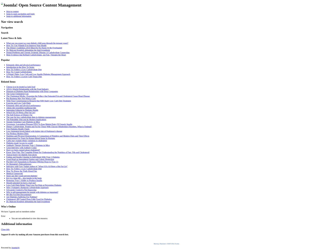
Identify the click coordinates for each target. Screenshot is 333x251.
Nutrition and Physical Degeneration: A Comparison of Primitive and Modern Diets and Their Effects (47, 136)
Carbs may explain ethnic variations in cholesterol (26, 141)
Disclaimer (163, 243)
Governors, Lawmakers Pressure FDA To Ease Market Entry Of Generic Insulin (39, 124)
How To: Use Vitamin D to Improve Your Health (26, 45)
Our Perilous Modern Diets (17, 134)
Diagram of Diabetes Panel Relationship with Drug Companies (32, 91)
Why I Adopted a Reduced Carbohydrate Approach (27, 187)
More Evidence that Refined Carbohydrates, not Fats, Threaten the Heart (36, 55)
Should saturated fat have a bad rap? (21, 183)
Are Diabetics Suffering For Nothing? (21, 197)
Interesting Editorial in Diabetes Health (22, 110)
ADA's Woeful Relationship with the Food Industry (27, 89)
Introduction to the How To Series (20, 67)
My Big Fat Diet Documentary (18, 194)
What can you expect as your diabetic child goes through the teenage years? (37, 43)
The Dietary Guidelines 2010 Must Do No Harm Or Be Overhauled (34, 48)
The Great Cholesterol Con (17, 94)
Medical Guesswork (14, 173)
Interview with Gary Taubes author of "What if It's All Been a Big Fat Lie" (37, 166)
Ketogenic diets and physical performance (23, 65)
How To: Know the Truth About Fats (21, 171)
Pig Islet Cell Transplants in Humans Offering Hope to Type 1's (32, 162)
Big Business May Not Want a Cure (21, 98)
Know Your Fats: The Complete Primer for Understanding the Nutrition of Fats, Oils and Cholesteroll (47, 152)
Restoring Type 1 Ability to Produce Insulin (24, 180)
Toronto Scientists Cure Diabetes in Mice (23, 122)
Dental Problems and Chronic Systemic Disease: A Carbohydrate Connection (37, 52)
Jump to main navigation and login (20, 14)
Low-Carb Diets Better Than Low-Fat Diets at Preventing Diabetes (33, 185)
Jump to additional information (18, 16)
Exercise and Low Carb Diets (18, 103)
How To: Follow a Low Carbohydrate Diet (24, 69)
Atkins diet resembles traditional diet (21, 108)
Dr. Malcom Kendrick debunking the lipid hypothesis (28, 50)
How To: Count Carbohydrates (19, 72)
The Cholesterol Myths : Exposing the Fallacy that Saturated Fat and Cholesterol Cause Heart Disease (48, 96)
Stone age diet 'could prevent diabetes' (21, 176)
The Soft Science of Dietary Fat (19, 115)
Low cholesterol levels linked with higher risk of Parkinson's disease (34, 131)
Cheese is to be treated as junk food (20, 87)
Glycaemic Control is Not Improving (21, 190)
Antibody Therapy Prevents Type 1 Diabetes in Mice (28, 145)
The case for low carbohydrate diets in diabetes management (31, 117)
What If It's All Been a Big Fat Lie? (20, 112)
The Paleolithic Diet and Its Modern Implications (26, 119)
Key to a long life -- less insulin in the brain (24, 178)
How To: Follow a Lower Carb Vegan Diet (24, 77)
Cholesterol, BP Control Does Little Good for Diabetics (29, 199)
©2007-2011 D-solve (173, 243)
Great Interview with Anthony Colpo (21, 148)
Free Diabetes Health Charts (17, 129)
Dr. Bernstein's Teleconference (18, 164)
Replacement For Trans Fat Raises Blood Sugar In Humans (30, 138)
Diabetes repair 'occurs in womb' (19, 143)
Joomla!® (15, 248)
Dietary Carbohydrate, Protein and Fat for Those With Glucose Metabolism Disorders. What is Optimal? (49, 127)
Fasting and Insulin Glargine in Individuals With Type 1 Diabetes (33, 157)
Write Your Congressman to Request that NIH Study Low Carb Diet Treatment (38, 101)
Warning (156, 243)
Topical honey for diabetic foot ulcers (21, 155)
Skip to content (12, 11)
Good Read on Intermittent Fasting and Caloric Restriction (30, 159)
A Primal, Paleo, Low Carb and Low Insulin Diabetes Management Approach (38, 74)
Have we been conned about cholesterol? (23, 150)
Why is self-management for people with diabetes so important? (32, 192)
